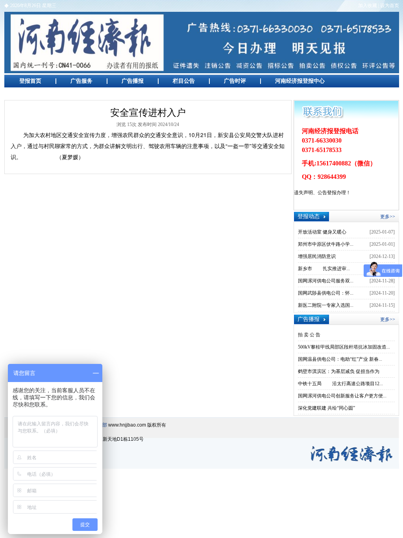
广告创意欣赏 (35, 93)
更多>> (387, 216)
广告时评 (235, 81)
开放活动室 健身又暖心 (322, 232)
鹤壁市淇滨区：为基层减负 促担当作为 (338, 371)
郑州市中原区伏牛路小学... (325, 244)
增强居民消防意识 (317, 256)
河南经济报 (201, 42)
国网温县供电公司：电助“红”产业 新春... (340, 359)
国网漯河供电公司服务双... (325, 281)
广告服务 (81, 81)
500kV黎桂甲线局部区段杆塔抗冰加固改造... (344, 347)
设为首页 (389, 5)
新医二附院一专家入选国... (325, 305)
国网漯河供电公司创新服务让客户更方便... (342, 396)
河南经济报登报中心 (300, 81)
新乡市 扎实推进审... (324, 268)
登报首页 (30, 81)
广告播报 (133, 81)
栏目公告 (184, 81)
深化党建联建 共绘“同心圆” (326, 408)
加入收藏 (367, 5)
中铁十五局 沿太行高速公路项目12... (340, 383)
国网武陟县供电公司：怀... (325, 293)
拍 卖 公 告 (309, 335)
